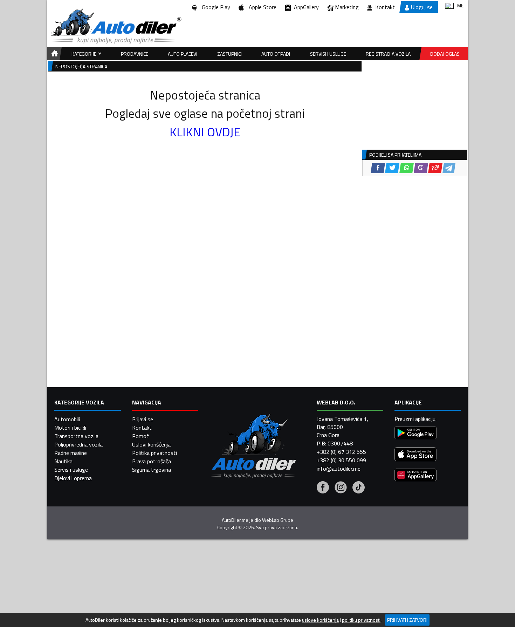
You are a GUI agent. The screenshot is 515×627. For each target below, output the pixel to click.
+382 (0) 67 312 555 (341, 452)
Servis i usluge (71, 469)
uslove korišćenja (320, 619)
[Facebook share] (378, 168)
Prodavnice (134, 53)
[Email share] (435, 168)
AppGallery (305, 7)
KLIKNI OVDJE (205, 131)
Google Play (214, 7)
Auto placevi (182, 53)
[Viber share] (421, 168)
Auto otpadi (275, 53)
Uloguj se (422, 7)
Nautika (63, 461)
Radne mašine (70, 453)
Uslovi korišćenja (151, 444)
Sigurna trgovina (151, 469)
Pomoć (140, 436)
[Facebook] (323, 488)
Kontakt (385, 7)
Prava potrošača (151, 461)
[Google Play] (415, 433)
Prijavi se (142, 419)
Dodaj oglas (445, 53)
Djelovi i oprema (73, 478)
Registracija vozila (388, 53)
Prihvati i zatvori (407, 619)
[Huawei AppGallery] (415, 476)
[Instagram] (341, 488)
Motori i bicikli (70, 427)
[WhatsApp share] (406, 168)
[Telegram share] (449, 168)
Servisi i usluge (328, 53)
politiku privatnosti (361, 619)
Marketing (347, 7)
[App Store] (415, 455)
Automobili (67, 419)
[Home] (53, 53)
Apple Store (261, 7)
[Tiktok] (358, 488)
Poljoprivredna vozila (78, 444)
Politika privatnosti (154, 453)
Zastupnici (229, 53)
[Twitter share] (392, 168)
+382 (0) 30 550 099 (341, 460)
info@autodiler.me (338, 468)
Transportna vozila (76, 436)
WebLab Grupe (277, 520)
